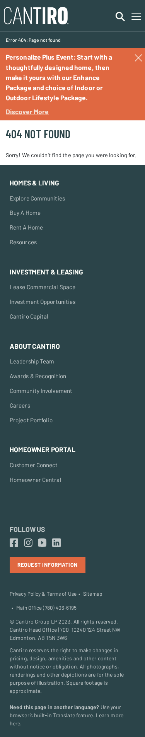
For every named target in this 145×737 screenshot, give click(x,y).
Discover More (27, 111)
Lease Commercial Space (42, 286)
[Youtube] (42, 543)
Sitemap (92, 594)
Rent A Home (26, 227)
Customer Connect (34, 464)
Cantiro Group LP (36, 621)
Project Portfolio (31, 419)
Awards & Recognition (38, 375)
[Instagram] (28, 543)
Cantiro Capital (29, 316)
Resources (23, 241)
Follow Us (27, 529)
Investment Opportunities (42, 301)
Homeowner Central (35, 479)
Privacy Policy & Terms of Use (43, 594)
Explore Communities (37, 198)
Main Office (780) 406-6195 (46, 608)
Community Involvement (41, 390)
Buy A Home (25, 212)
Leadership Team (32, 361)
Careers (20, 405)
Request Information (47, 564)
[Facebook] (14, 543)
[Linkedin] (56, 543)
